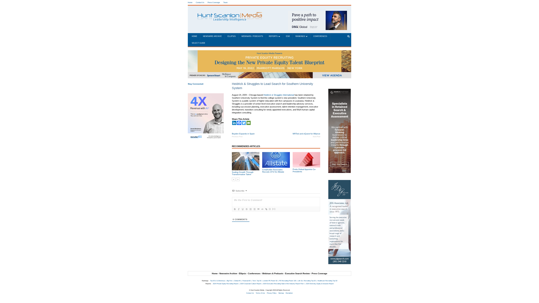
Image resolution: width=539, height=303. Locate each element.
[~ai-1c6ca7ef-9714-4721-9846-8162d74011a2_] (317, 12)
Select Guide (198, 43)
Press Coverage (214, 3)
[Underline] (243, 209)
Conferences (320, 36)
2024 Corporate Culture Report (250, 283)
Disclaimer (289, 293)
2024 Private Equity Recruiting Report (225, 283)
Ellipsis (232, 36)
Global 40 (237, 281)
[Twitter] (244, 123)
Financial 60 (246, 281)
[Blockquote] (258, 209)
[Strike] (247, 209)
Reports (273, 36)
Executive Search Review (297, 273)
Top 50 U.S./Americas (217, 281)
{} (270, 209)
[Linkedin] (234, 123)
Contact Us (200, 3)
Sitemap (281, 293)
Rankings (300, 36)
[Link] (266, 209)
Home (190, 3)
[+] (273, 209)
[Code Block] (262, 209)
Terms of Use (260, 293)
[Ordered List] (251, 209)
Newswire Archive (212, 36)
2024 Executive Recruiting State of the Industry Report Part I (283, 283)
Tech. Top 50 (256, 281)
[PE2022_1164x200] (269, 51)
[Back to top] (535, 299)
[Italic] (239, 209)
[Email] (248, 123)
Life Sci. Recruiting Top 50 (307, 281)
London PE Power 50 (270, 281)
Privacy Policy (272, 293)
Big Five (229, 281)
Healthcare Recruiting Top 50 (327, 281)
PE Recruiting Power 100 (287, 281)
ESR (288, 36)
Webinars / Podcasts (252, 36)
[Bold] (235, 209)
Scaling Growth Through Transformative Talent (242, 173)
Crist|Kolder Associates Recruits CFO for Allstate (273, 170)
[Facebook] (239, 123)
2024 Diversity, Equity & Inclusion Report (320, 283)
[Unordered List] (254, 209)
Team (225, 3)
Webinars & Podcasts (272, 273)
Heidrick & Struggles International (278, 95)
